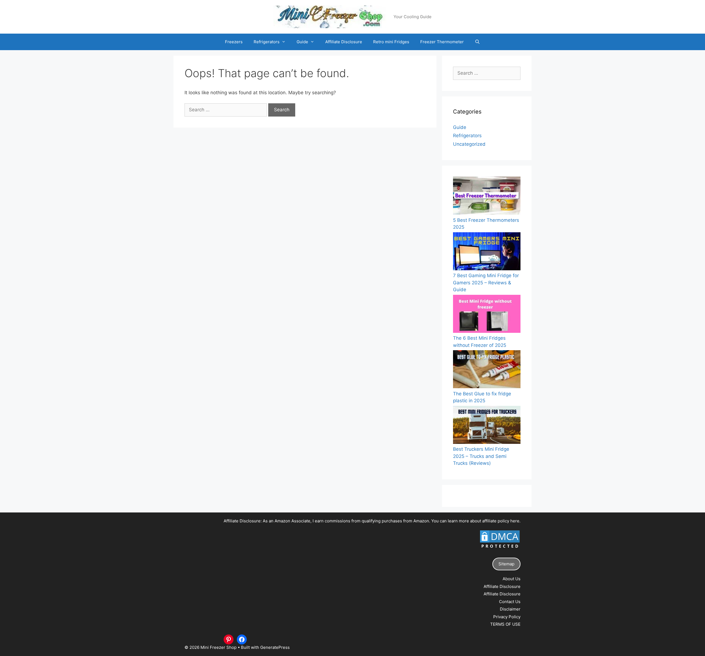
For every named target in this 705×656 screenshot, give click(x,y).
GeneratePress (275, 647)
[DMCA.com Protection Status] (499, 548)
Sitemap (506, 563)
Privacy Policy (506, 616)
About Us (511, 578)
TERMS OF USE (505, 624)
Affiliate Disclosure (343, 41)
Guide (302, 41)
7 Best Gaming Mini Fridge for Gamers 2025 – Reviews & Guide (486, 282)
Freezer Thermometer (442, 41)
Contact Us (509, 601)
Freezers (234, 41)
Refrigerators (267, 41)
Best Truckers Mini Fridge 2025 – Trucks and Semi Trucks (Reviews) (481, 456)
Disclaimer (510, 609)
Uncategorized (469, 144)
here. (515, 520)
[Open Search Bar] (477, 42)
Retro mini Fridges (391, 41)
